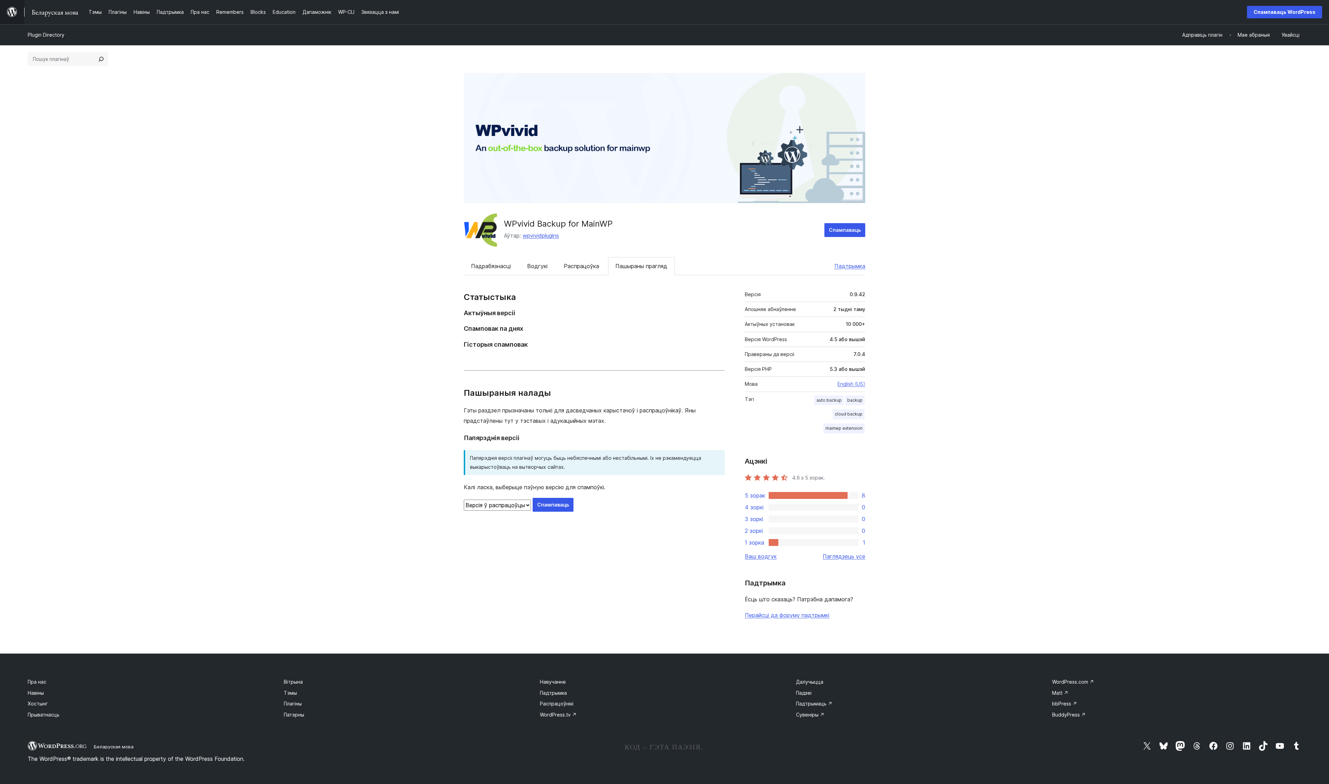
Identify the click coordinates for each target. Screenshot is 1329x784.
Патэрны (294, 715)
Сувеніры (810, 715)
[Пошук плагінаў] (101, 59)
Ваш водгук (761, 556)
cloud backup (848, 414)
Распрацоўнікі (556, 703)
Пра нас (37, 682)
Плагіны (293, 703)
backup (854, 400)
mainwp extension (843, 428)
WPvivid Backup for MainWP (558, 224)
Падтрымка (849, 266)
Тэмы (290, 693)
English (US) (851, 384)
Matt (1060, 693)
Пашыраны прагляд (641, 266)
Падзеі (804, 693)
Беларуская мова (114, 746)
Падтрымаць (814, 703)
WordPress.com (1073, 682)
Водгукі (537, 266)
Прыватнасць (44, 715)
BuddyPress (1069, 715)
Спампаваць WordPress (1285, 12)
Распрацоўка (581, 266)
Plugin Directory (46, 35)
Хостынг (38, 703)
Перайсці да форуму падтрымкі (787, 615)
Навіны (36, 693)
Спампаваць (845, 230)
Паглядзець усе (844, 556)
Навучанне (553, 682)
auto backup (829, 400)
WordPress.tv (558, 715)
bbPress (1064, 703)
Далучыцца (809, 682)
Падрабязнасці (491, 266)
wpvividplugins (541, 235)
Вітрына (293, 682)
